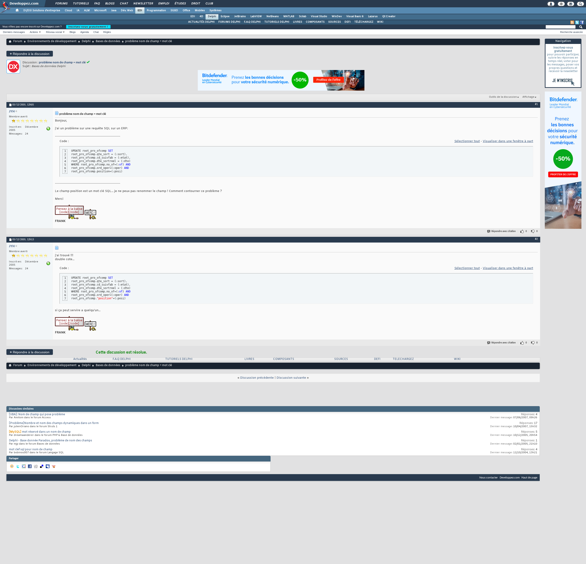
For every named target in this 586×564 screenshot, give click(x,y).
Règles (107, 32)
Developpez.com (510, 477)
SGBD (174, 10)
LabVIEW (256, 16)
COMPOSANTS (315, 22)
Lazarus (373, 16)
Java (113, 10)
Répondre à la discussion (29, 54)
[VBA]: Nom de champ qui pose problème (37, 414)
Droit (195, 3)
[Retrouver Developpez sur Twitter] (577, 22)
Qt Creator (389, 16)
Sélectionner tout (467, 141)
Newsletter (143, 3)
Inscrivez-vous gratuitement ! (88, 26)
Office (186, 10)
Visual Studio (319, 16)
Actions (34, 32)
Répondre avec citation (503, 231)
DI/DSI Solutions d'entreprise (41, 10)
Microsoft (100, 10)
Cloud (68, 10)
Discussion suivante (291, 378)
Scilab (302, 16)
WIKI (380, 22)
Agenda (84, 32)
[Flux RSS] (572, 22)
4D (201, 16)
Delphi (212, 16)
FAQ (97, 3)
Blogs (110, 3)
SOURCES (334, 22)
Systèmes (215, 10)
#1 (536, 104)
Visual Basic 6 (355, 16)
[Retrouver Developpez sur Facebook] (582, 22)
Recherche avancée (571, 32)
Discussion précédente (257, 378)
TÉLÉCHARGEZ (363, 22)
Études (180, 3)
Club (209, 3)
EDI (140, 10)
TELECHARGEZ (403, 359)
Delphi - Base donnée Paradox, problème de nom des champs (50, 441)
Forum (17, 41)
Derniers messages (14, 32)
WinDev (337, 16)
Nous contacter (488, 477)
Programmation (156, 10)
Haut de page (529, 477)
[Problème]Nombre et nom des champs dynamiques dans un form (54, 423)
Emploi (163, 3)
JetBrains (240, 16)
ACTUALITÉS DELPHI (201, 22)
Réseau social (54, 32)
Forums (61, 3)
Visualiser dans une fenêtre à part (508, 141)
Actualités (80, 359)
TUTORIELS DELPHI (276, 22)
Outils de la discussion (503, 97)
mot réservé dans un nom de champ (46, 432)
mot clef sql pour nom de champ (30, 449)
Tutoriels (80, 3)
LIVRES (297, 22)
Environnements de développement (51, 41)
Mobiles (200, 10)
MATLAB (288, 16)
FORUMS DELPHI (229, 22)
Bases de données (108, 41)
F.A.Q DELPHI (252, 22)
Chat (123, 3)
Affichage (528, 97)
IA (78, 10)
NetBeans (272, 16)
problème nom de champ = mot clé (62, 62)
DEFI (348, 22)
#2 (536, 239)
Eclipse (225, 16)
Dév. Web (127, 10)
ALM (87, 10)
